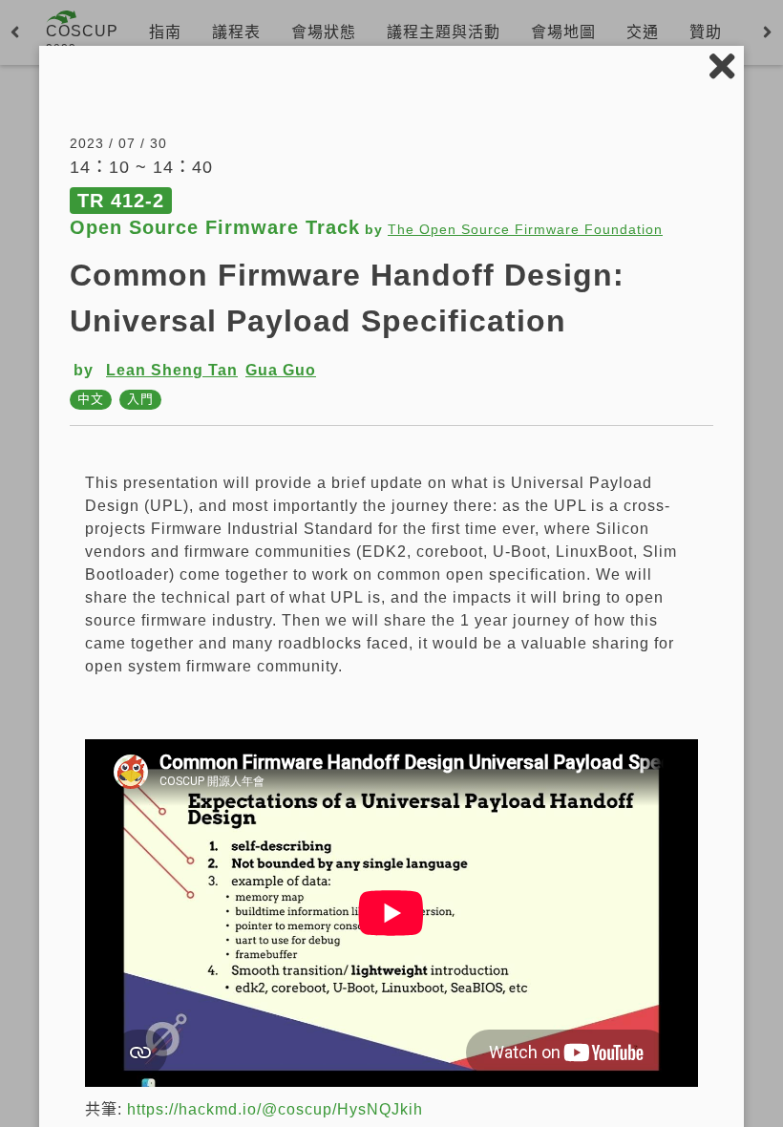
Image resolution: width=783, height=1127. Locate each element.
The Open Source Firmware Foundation (525, 229)
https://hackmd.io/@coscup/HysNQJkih (275, 1109)
